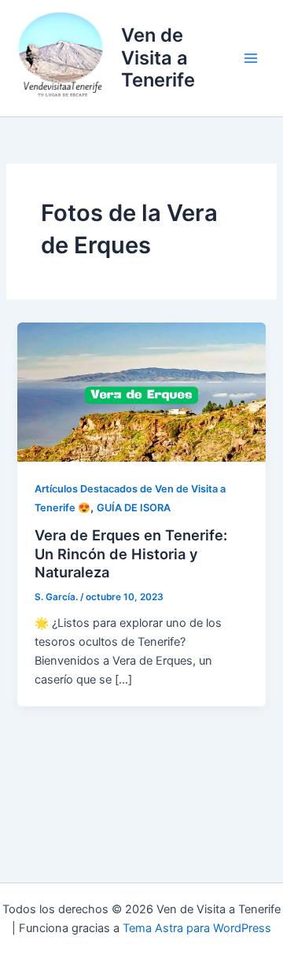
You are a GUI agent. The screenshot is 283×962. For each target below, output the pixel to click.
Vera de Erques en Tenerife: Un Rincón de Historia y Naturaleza (131, 553)
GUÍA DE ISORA (134, 508)
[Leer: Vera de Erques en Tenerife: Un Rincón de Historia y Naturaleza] (141, 392)
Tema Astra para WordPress (197, 928)
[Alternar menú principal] (250, 58)
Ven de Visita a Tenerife (158, 57)
